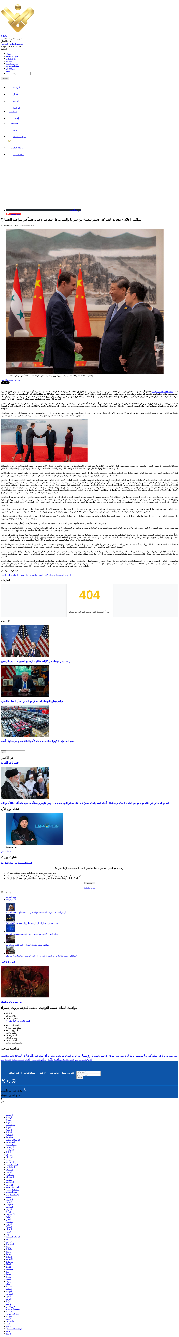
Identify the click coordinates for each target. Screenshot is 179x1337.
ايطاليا (9, 1257)
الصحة (22, 1059)
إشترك (79, 1077)
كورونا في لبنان (160, 1055)
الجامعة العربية (12, 1194)
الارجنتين (10, 1147)
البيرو (8, 1160)
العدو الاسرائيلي (50, 1059)
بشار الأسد (24, 575)
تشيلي (9, 1289)
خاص (8, 71)
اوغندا (8, 1247)
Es (2, 36)
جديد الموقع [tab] (11, 897)
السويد (9, 1172)
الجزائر (9, 1202)
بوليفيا (9, 1276)
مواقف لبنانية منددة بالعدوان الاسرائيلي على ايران (27, 945)
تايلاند (8, 1279)
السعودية (10, 1204)
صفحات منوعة (12, 66)
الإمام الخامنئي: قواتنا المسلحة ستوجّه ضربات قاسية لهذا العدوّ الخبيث (36, 912)
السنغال (9, 1170)
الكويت (9, 1291)
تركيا (64, 1055)
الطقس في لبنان (35, 1059)
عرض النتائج (89, 888)
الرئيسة (16, 87)
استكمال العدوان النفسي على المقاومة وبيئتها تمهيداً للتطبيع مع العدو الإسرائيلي (44, 878)
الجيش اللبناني (6, 1060)
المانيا (8, 1217)
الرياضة (16, 108)
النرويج (9, 1224)
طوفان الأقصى (107, 1055)
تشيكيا (9, 1286)
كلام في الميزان (67, 1073)
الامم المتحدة (12, 1192)
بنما (7, 1271)
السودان (9, 1207)
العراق (89, 1059)
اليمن (36, 1055)
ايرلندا (8, 1252)
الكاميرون (10, 1214)
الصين (54, 575)
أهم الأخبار (10, 68)
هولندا (8, 1334)
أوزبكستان (10, 1125)
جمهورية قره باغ (13, 1309)
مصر (175, 1056)
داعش (80, 1056)
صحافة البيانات (17, 148)
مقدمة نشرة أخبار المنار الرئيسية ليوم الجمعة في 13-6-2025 (32, 923)
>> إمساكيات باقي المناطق (18, 1021)
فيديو (8, 1326)
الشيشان (10, 1175)
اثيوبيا (8, 1127)
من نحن (19, 44)
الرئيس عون (16, 1059)
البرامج (16, 101)
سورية (17, 380)
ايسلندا (9, 1254)
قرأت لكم (54, 1073)
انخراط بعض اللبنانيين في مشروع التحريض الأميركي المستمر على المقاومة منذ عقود (46, 876)
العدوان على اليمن (67, 1060)
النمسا (9, 1227)
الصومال (10, 1177)
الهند (8, 1234)
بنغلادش (9, 1269)
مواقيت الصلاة (19, 137)
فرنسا (132, 1056)
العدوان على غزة (80, 1060)
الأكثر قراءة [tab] (11, 899)
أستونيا (9, 1122)
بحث (3, 752)
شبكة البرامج (29, 1073)
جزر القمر (10, 1306)
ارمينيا (9, 1130)
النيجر (8, 1232)
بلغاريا (8, 1212)
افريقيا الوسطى (13, 1140)
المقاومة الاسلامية (7, 1056)
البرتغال (9, 1157)
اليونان (9, 1242)
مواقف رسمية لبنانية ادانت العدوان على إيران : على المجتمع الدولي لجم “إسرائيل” (41, 956)
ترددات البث (18, 154)
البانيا (8, 1152)
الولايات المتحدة (23, 1055)
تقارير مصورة (12, 63)
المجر (8, 1219)
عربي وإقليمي (12, 56)
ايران (47, 1055)
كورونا (147, 1055)
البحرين (9, 1199)
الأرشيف (4, 44)
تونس (8, 1304)
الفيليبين (9, 1184)
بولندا (8, 1274)
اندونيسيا (10, 1244)
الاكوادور (10, 1150)
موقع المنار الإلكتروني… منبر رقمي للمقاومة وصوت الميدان (32, 934)
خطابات (13, 111)
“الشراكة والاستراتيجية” (162, 391)
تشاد (8, 1284)
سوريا (95, 1055)
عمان (8, 1319)
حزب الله (72, 1055)
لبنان (8, 53)
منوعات (14, 123)
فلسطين (139, 1055)
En (6, 36)
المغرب (9, 1294)
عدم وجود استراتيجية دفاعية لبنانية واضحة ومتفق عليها (33, 873)
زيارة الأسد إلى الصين (10, 575)
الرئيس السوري (64, 575)
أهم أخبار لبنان (12, 1187)
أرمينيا (9, 1117)
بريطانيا (53, 1056)
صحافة (9, 61)
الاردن (9, 1197)
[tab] (89, 863)
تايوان (8, 1281)
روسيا (86, 1055)
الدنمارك (10, 1162)
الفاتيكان (10, 1182)
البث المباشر (6, 851)
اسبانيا (9, 1132)
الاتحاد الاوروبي (12, 1189)
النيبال (9, 1229)
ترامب (58, 1056)
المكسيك (10, 1222)
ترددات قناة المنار (13, 1329)
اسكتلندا (9, 1137)
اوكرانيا (41, 1056)
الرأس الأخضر (12, 1165)
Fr (4, 36)
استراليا (9, 1135)
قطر (8, 1324)
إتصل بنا (12, 44)
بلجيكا (8, 1264)
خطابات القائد (10, 762)
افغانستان (10, 1142)
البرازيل (9, 1155)
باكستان (9, 1259)
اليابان (9, 1239)
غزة (127, 1055)
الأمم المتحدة (12, 1145)
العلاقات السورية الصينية (40, 575)
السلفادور (10, 1167)
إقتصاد (16, 118)
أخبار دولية (10, 58)
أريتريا (8, 1120)
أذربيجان (9, 1115)
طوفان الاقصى (119, 1056)
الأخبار (15, 94)
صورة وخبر (8, 961)
